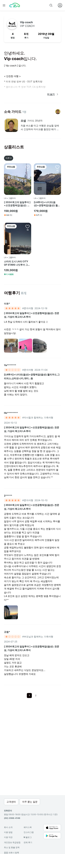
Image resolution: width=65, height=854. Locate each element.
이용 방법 (8, 832)
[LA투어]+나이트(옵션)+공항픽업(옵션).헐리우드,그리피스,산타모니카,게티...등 (47, 204)
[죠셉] (58, 111)
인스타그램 (29, 832)
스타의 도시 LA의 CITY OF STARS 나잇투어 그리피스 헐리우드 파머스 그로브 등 (17, 263)
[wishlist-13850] (27, 226)
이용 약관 (8, 837)
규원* (7, 631)
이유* (7, 303)
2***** (8, 495)
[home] (14, 5)
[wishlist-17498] (57, 167)
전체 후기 (28, 842)
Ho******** (11, 412)
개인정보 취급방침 (12, 842)
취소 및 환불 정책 (12, 847)
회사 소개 (8, 827)
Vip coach (27, 24)
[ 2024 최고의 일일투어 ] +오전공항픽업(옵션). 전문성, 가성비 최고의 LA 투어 (17, 204)
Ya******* (10, 365)
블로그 (28, 837)
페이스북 (28, 827)
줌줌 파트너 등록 (11, 852)
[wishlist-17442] (27, 167)
